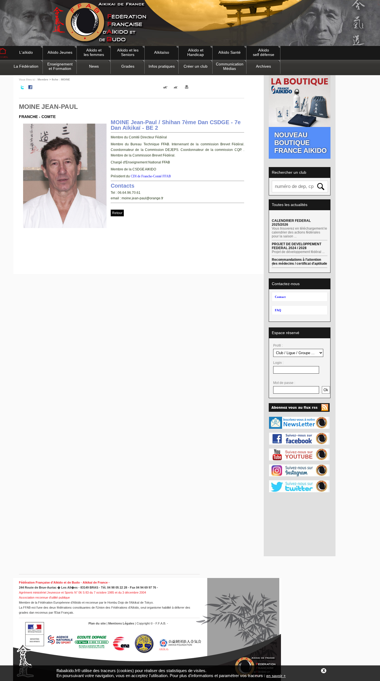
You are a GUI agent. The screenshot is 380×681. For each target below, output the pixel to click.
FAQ (278, 310)
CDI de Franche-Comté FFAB (150, 176)
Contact (280, 296)
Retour (117, 213)
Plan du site (97, 623)
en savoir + (276, 675)
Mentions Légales (121, 623)
